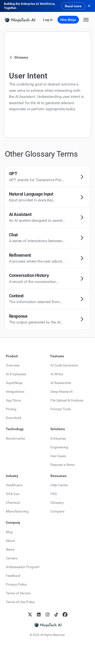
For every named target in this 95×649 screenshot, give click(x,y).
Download (13, 418)
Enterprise (58, 438)
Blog (9, 532)
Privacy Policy (16, 584)
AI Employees (16, 374)
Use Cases (58, 456)
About (10, 541)
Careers (12, 558)
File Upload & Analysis (66, 400)
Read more (73, 6)
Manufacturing (17, 511)
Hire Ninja (68, 20)
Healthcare (14, 485)
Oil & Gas (12, 494)
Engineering (59, 447)
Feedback (13, 576)
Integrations (15, 391)
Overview (13, 365)
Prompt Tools (60, 409)
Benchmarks (15, 438)
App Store (13, 400)
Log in (48, 20)
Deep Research (61, 391)
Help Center (59, 485)
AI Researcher (60, 383)
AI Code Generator (64, 365)
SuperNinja (14, 383)
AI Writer (56, 374)
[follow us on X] (30, 614)
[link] (19, 20)
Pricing (11, 409)
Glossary (57, 502)
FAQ (53, 494)
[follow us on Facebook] (65, 614)
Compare (57, 511)
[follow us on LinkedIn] (38, 614)
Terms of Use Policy (20, 602)
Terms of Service (18, 593)
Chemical (13, 502)
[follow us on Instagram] (47, 614)
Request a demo (62, 465)
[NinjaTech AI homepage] (47, 625)
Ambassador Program (22, 567)
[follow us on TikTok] (56, 614)
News (10, 549)
